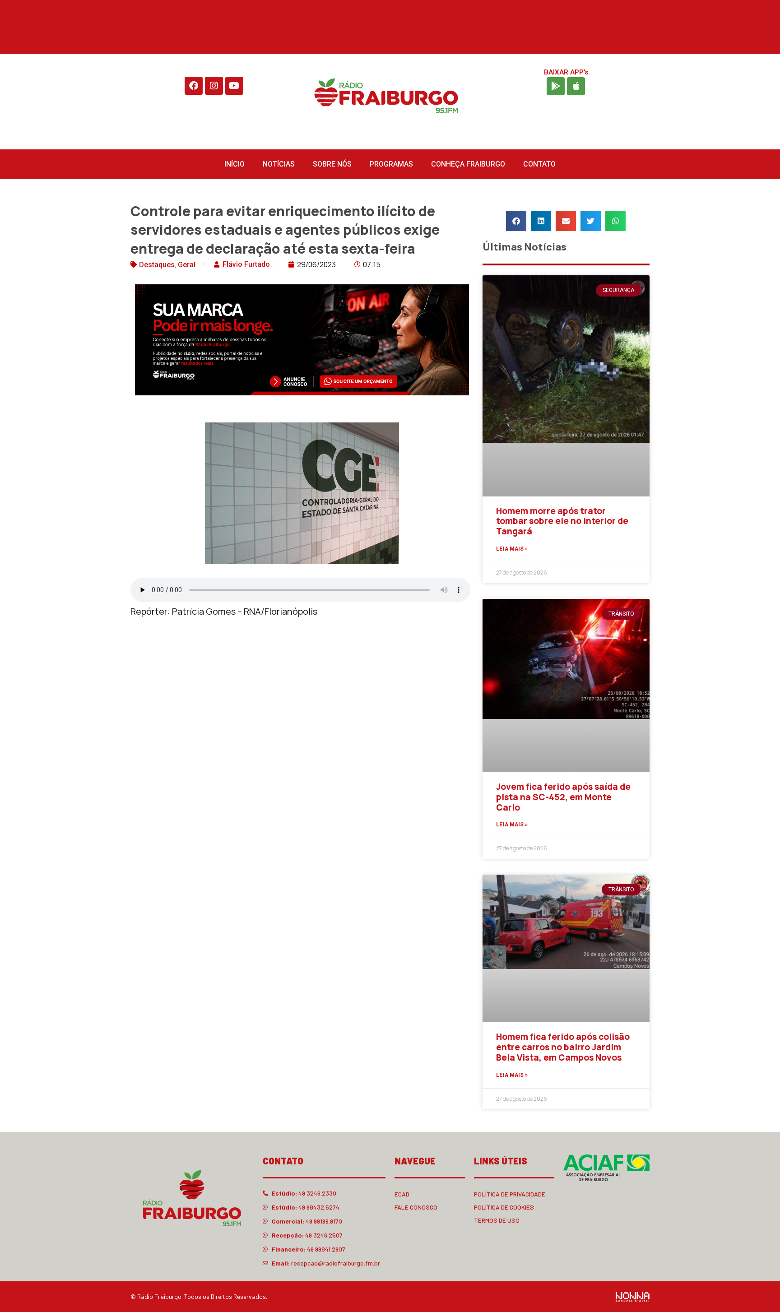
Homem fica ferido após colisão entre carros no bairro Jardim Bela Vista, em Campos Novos (563, 1047)
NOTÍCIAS (279, 164)
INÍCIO (234, 164)
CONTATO (539, 164)
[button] (516, 221)
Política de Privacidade (509, 1194)
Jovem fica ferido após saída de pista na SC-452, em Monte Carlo (563, 797)
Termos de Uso (497, 1220)
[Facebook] (194, 86)
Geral (186, 264)
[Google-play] (556, 86)
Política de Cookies (504, 1207)
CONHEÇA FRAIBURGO (468, 164)
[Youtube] (234, 86)
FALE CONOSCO (416, 1207)
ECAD (402, 1194)
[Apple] (576, 86)
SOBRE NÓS (332, 164)
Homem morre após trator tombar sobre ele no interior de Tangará (562, 521)
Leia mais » (512, 549)
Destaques (157, 264)
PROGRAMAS (391, 164)
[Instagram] (214, 86)
